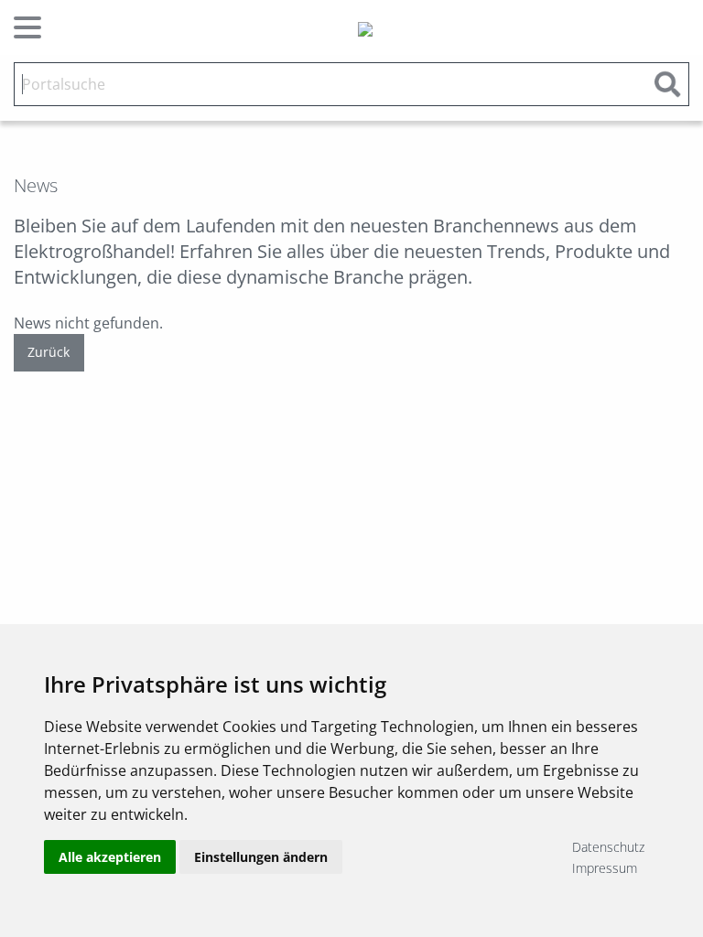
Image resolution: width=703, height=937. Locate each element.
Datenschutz (608, 847)
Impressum (604, 868)
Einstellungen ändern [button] (261, 857)
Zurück (48, 352)
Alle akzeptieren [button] (110, 857)
